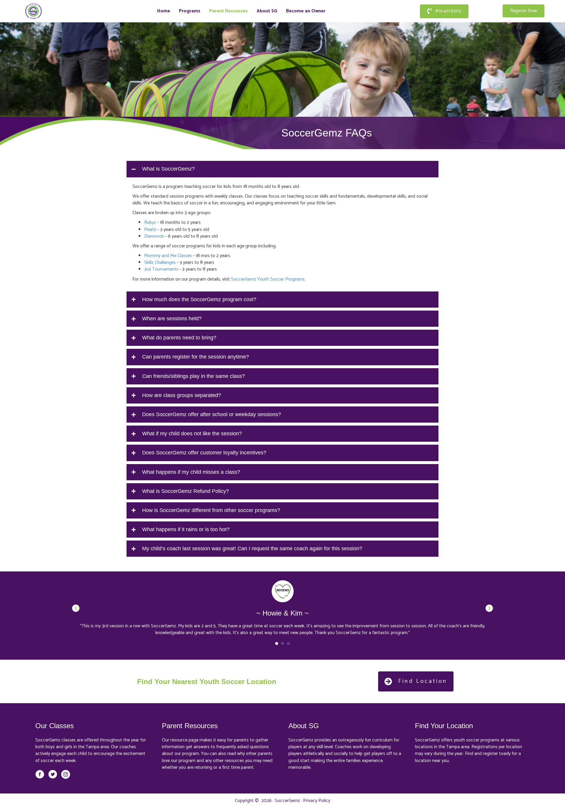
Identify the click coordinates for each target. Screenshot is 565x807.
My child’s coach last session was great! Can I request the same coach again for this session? (252, 548)
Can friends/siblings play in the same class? (193, 376)
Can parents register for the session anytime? (195, 357)
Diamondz (154, 236)
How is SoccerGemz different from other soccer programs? (211, 510)
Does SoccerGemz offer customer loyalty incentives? (204, 453)
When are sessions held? (172, 318)
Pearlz (150, 230)
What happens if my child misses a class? (191, 472)
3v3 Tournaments (161, 269)
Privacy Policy (316, 801)
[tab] (282, 169)
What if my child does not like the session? (192, 433)
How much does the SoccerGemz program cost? (199, 299)
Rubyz (150, 222)
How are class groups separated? (181, 395)
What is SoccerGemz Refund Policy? (185, 491)
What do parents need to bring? (179, 338)
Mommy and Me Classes (168, 256)
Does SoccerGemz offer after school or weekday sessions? (211, 414)
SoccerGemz (287, 801)
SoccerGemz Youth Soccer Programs (268, 279)
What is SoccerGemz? (168, 169)
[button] (444, 11)
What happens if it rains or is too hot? (186, 529)
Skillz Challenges (160, 262)
